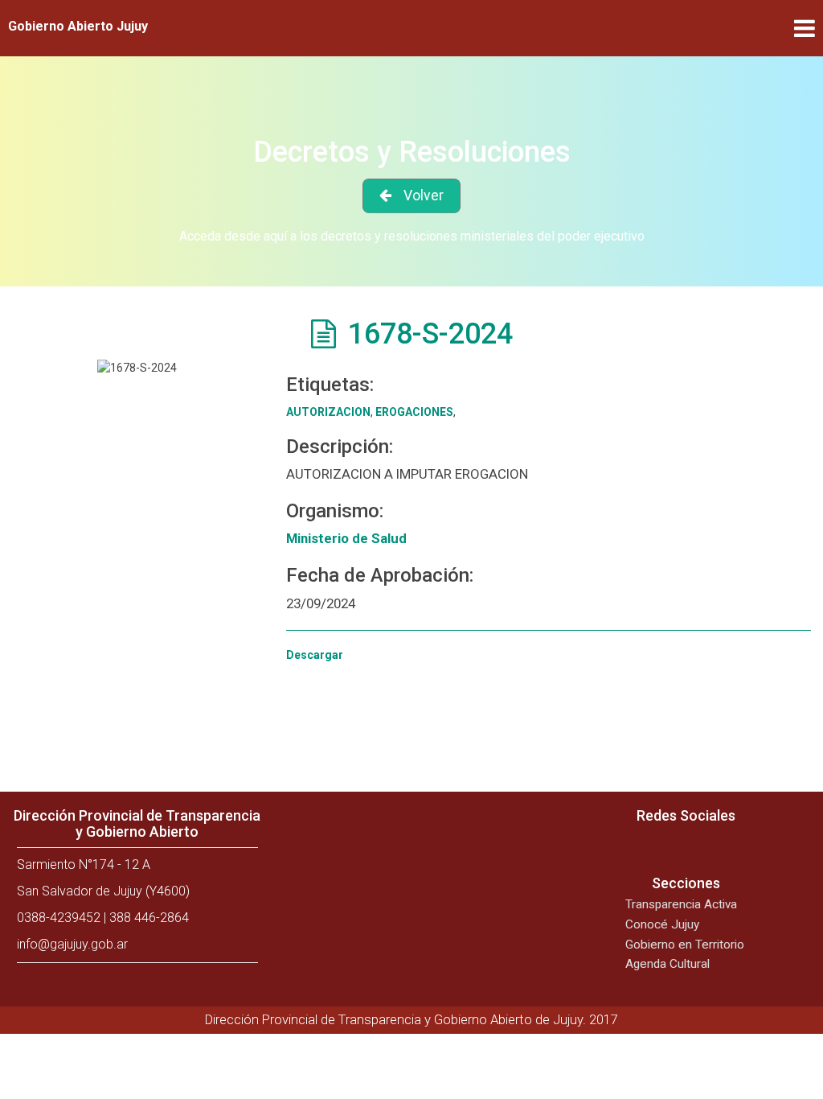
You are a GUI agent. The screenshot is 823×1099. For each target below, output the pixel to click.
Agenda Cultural (667, 964)
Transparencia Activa (681, 904)
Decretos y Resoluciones (412, 152)
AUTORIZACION (328, 411)
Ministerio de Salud (346, 538)
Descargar (314, 654)
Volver (423, 195)
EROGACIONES (414, 411)
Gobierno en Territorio (684, 944)
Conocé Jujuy (662, 924)
